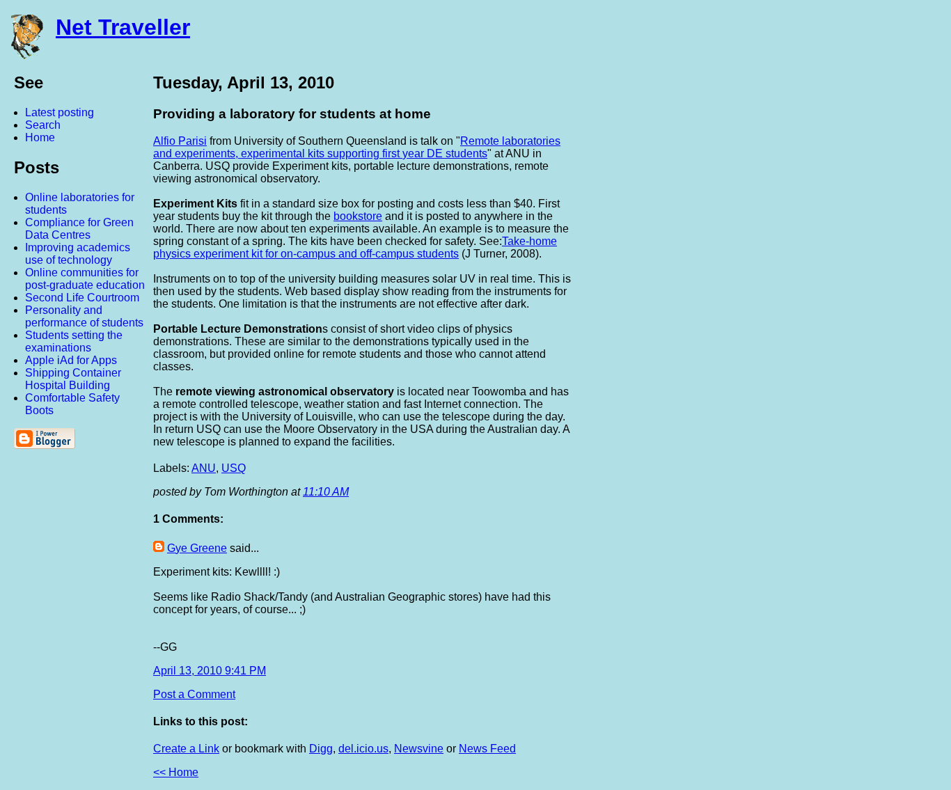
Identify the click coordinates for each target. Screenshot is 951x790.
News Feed (487, 749)
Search (43, 125)
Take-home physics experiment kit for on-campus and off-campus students (355, 247)
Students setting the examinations (74, 341)
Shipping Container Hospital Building (73, 379)
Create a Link (186, 749)
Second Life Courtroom (82, 297)
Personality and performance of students (84, 316)
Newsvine (418, 749)
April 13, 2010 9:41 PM (209, 671)
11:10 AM (326, 492)
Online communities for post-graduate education (85, 279)
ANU (203, 468)
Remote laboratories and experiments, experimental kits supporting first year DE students (356, 147)
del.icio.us (363, 749)
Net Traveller (123, 27)
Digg (321, 749)
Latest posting (59, 112)
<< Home (175, 772)
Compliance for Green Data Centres (79, 228)
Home (40, 137)
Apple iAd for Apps (71, 360)
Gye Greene (197, 548)
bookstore (357, 216)
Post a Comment (194, 694)
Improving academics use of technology (77, 254)
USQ (233, 468)
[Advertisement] (798, 280)
